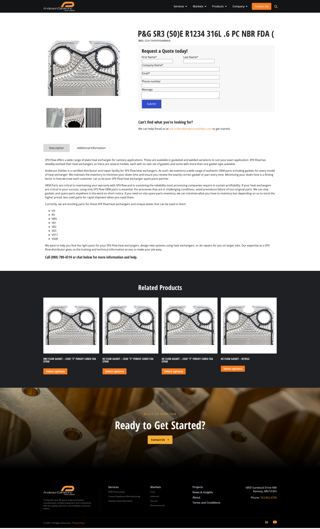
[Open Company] (246, 6)
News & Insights (202, 492)
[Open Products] (225, 6)
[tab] (56, 148)
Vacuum (154, 500)
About (196, 497)
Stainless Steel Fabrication (120, 500)
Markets (155, 487)
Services (113, 487)
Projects (197, 487)
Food (152, 491)
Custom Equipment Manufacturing (124, 496)
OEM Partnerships (116, 491)
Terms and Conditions (206, 502)
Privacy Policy (78, 522)
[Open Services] (186, 6)
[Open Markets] (205, 6)
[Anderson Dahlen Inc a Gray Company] (59, 6)
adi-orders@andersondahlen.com (190, 129)
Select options (55, 371)
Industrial (154, 496)
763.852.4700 (268, 497)
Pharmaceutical (157, 505)
